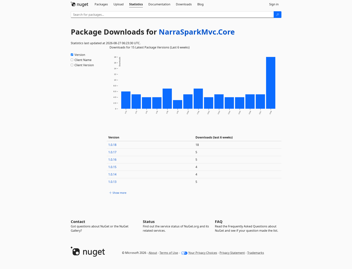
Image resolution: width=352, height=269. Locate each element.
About (153, 253)
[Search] (277, 14)
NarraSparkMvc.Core (197, 32)
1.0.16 (112, 160)
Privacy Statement (232, 253)
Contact (78, 221)
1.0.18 (112, 145)
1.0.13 (112, 182)
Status (149, 221)
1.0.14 (112, 174)
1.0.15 (112, 167)
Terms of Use (168, 253)
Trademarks (255, 253)
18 (197, 145)
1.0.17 (112, 152)
